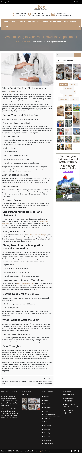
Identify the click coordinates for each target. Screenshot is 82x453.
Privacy (3, 2)
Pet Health (47, 422)
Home (6, 21)
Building (46, 400)
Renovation (47, 429)
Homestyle (47, 418)
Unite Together (48, 443)
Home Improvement (49, 414)
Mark (13, 91)
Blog (22, 21)
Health (46, 411)
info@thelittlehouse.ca (63, 15)
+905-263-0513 (21, 15)
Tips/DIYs (47, 436)
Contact (7, 27)
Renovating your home (52, 21)
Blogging (46, 396)
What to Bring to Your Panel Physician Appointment (25, 88)
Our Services (33, 21)
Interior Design (70, 21)
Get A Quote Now (11, 417)
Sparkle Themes (44, 451)
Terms (10, 2)
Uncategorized (48, 440)
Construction (47, 404)
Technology (47, 433)
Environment (47, 407)
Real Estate (47, 425)
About (13, 21)
